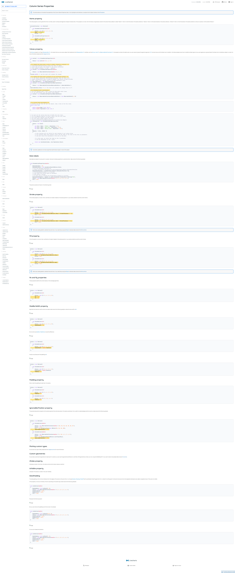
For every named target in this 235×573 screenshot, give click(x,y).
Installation (4, 18)
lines (4, 91)
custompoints (5, 101)
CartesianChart (5, 29)
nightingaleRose (6, 158)
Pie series (4, 61)
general (4, 251)
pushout (4, 149)
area (3, 97)
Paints (3, 24)
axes (4, 227)
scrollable (4, 274)
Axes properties (5, 33)
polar (4, 206)
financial (4, 195)
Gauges (3, 62)
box (3, 181)
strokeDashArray (6, 283)
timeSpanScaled (6, 242)
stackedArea (5, 114)
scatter (4, 187)
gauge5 (4, 172)
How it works (4, 19)
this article (124, 457)
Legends (3, 37)
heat (4, 201)
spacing (4, 129)
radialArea (4, 210)
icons (4, 156)
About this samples (6, 82)
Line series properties (6, 38)
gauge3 (4, 168)
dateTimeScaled (6, 240)
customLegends (6, 267)
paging (4, 248)
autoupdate (5, 102)
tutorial (4, 223)
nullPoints (4, 264)
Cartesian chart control (6, 31)
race (3, 135)
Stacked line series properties (8, 49)
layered (4, 130)
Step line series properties (7, 43)
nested (4, 160)
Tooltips (3, 35)
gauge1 (4, 165)
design (4, 277)
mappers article (46, 54)
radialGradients (5, 281)
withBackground (6, 125)
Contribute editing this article (229, 571)
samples (4, 86)
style (3, 236)
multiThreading (5, 254)
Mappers (3, 23)
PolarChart (4, 65)
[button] (196, 2)
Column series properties (7, 40)
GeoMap (4, 72)
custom (4, 99)
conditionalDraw (6, 273)
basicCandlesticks (6, 198)
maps (4, 215)
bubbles (4, 191)
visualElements (5, 261)
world (4, 217)
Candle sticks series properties (8, 47)
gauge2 (4, 167)
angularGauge (5, 174)
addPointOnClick (6, 224)
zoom (4, 106)
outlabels (4, 153)
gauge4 (4, 170)
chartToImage (5, 259)
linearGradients (6, 280)
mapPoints (5, 269)
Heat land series (5, 76)
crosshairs (5, 238)
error (4, 176)
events (4, 220)
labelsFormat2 (5, 231)
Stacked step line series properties (9, 52)
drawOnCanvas (5, 271)
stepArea (4, 118)
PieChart (4, 56)
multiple (4, 233)
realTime (4, 255)
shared (4, 235)
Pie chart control (5, 59)
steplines (5, 109)
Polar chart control (5, 68)
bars (4, 121)
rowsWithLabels (6, 132)
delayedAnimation (6, 134)
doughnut (4, 151)
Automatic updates (5, 21)
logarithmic (5, 245)
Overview (4, 15)
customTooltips (5, 266)
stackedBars (5, 138)
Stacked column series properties (8, 50)
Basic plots (4, 89)
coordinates (5, 212)
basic (4, 94)
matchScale (5, 243)
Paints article (83, 230)
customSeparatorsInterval (7, 247)
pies (3, 145)
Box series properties (6, 54)
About (3, 79)
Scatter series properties (7, 42)
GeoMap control (5, 75)
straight (4, 96)
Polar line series (5, 69)
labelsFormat (5, 230)
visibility (4, 262)
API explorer (102, 12)
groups (4, 142)
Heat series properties (6, 45)
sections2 (4, 257)
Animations (4, 26)
